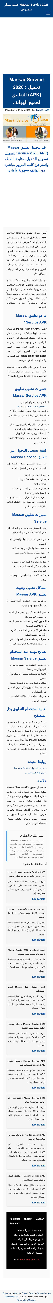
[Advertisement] (26, 44)
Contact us (8, 1293)
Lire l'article (38, 899)
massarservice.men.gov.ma (32, 406)
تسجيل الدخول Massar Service (29, 768)
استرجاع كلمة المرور (35, 772)
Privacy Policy (28, 1293)
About (17, 1293)
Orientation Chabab (28, 1259)
